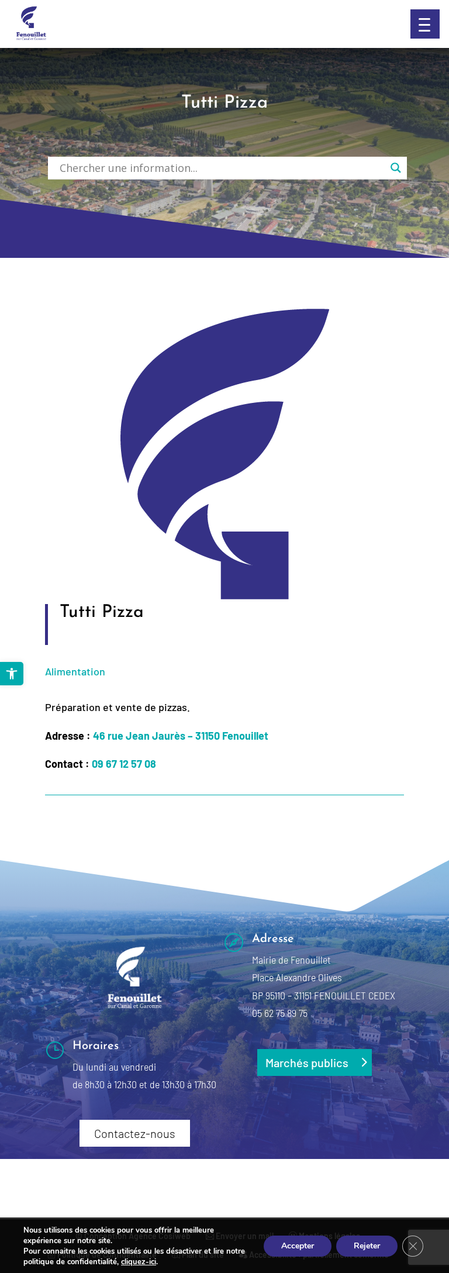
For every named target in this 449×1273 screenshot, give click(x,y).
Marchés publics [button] (306, 1062)
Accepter (297, 1245)
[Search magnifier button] (396, 168)
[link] (11, 673)
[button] (425, 24)
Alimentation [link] (75, 671)
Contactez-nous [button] (134, 1133)
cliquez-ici (138, 1262)
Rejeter (367, 1245)
